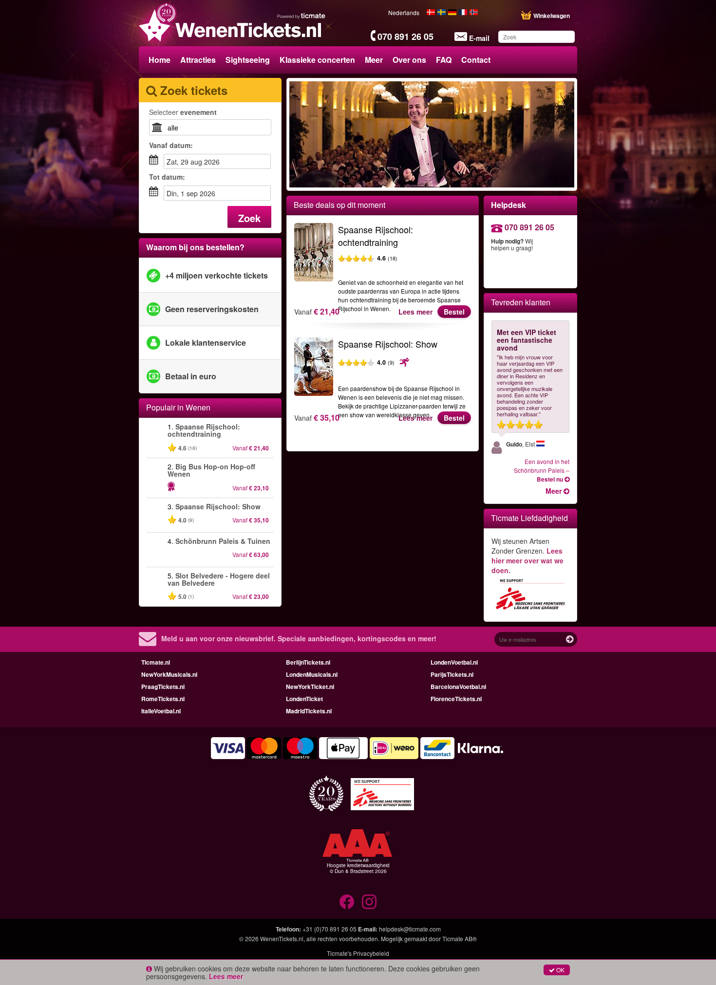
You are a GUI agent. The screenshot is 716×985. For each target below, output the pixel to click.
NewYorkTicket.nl (310, 686)
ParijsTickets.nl (452, 674)
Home (159, 59)
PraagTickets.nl (163, 686)
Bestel (454, 311)
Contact (475, 59)
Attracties (198, 59)
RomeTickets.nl (163, 698)
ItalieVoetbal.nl (161, 710)
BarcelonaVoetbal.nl (458, 686)
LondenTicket (304, 698)
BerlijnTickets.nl (308, 662)
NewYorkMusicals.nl (169, 674)
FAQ (444, 59)
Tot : (167, 177)
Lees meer (415, 311)
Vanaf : (171, 145)
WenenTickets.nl (281, 938)
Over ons (409, 59)
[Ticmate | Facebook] (346, 901)
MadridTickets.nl (309, 710)
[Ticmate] (301, 15)
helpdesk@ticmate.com (410, 929)
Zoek (249, 218)
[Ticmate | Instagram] (369, 901)
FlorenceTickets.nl (456, 698)
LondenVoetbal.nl (454, 662)
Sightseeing (248, 59)
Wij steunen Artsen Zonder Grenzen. (527, 555)
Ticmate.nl (155, 662)
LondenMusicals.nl (312, 674)
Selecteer (183, 112)
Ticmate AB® (459, 938)
